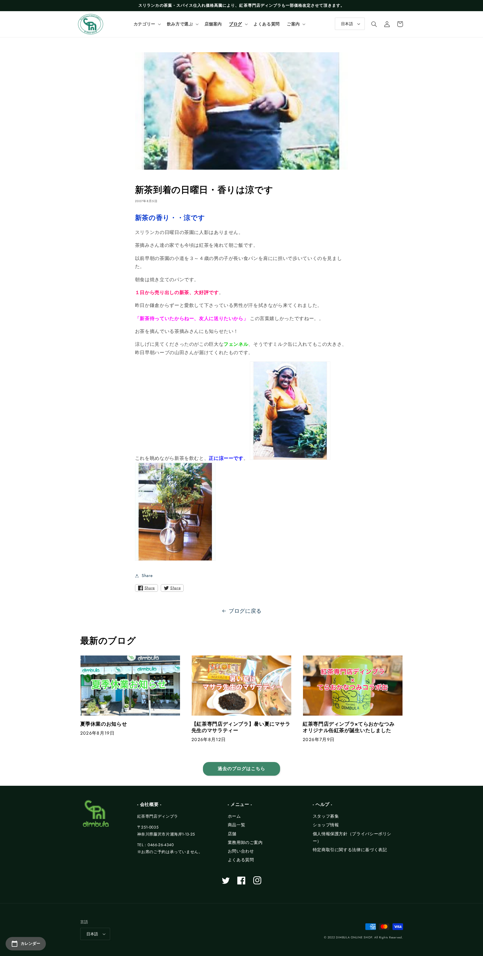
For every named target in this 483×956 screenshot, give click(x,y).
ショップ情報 (326, 825)
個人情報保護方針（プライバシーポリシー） (352, 837)
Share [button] (147, 575)
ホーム (234, 816)
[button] (146, 24)
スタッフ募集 (326, 816)
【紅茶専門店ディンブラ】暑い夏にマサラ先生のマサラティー (240, 727)
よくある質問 (241, 860)
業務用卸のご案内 (245, 842)
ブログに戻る (245, 611)
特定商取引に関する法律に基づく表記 (350, 850)
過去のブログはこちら (242, 768)
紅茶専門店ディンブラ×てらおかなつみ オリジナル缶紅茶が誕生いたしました (351, 727)
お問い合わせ (241, 851)
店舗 (232, 834)
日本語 (347, 24)
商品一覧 (236, 825)
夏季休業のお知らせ (103, 724)
